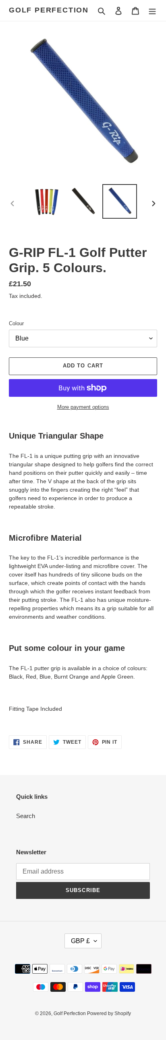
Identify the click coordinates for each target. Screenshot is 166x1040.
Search (25, 815)
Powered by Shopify (109, 1013)
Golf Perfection (49, 10)
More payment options (83, 407)
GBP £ (80, 940)
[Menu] (152, 10)
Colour (16, 323)
